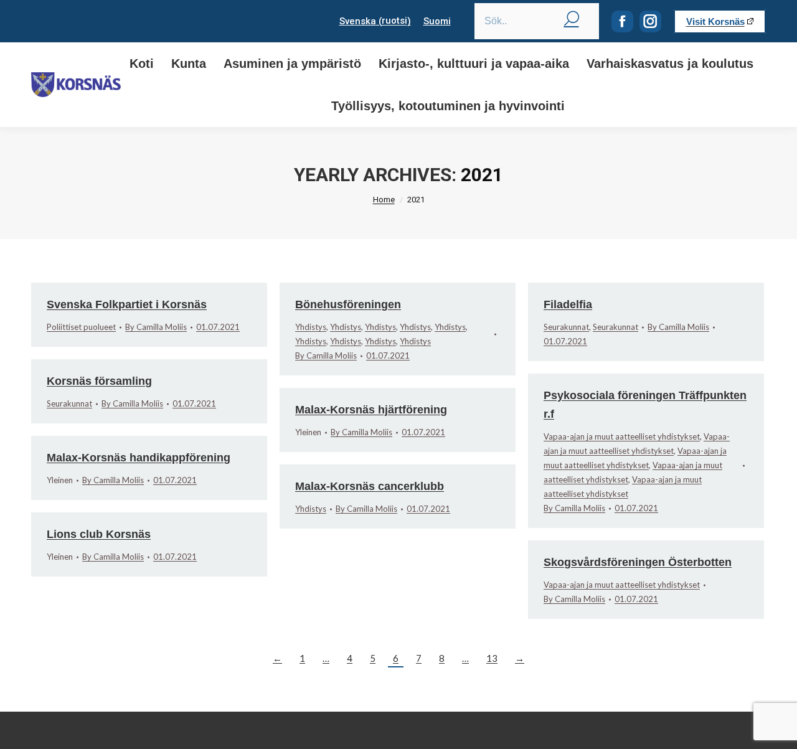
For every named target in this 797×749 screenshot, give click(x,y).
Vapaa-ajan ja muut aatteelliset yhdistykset (622, 436)
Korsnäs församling (99, 381)
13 (492, 658)
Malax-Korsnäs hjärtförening (371, 409)
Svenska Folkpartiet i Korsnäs (127, 304)
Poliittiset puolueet (81, 327)
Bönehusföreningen (348, 304)
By (156, 327)
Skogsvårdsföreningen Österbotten (638, 562)
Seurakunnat (566, 327)
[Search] (572, 18)
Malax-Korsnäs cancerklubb (369, 486)
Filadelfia (568, 304)
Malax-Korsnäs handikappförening (138, 457)
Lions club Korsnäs (99, 534)
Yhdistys (310, 327)
